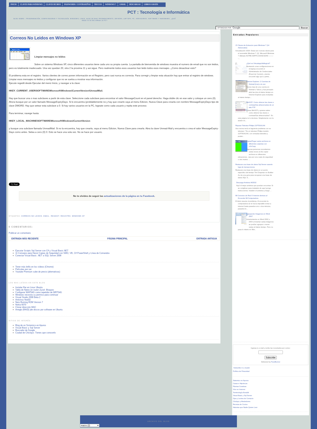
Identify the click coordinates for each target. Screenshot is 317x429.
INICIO (14, 4)
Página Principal (117, 238)
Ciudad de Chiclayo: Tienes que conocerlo (35, 332)
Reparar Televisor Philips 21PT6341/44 (250, 125)
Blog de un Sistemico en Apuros (30, 325)
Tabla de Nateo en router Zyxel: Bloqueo (34, 290)
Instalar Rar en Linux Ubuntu (29, 287)
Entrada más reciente (25, 238)
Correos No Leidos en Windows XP (45, 37)
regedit (55, 216)
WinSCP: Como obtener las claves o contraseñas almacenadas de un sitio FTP (260, 104)
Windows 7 (110, 4)
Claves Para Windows (31, 4)
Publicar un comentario (20, 233)
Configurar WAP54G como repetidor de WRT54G (38, 292)
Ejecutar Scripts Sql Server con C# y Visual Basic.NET (41, 250)
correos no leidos (31, 216)
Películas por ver (23, 269)
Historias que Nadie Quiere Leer (245, 407)
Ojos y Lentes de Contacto (243, 398)
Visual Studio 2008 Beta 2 (27, 297)
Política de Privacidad (241, 371)
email (46, 216)
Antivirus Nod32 (23, 299)
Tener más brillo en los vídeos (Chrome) (34, 267)
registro (66, 216)
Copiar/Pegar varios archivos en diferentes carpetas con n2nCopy (258, 143)
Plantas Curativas (239, 386)
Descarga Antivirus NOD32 (246, 182)
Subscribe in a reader (241, 368)
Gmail (123, 4)
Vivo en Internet (239, 389)
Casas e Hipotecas (240, 383)
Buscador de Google (25, 330)
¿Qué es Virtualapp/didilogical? (258, 63)
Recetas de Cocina (240, 404)
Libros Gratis (151, 4)
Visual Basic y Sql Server (27, 327)
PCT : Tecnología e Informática (158, 12)
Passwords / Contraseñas (77, 4)
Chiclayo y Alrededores (241, 401)
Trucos (98, 4)
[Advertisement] (114, 45)
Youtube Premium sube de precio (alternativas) (37, 271)
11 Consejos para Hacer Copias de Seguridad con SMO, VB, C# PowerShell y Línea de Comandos (62, 253)
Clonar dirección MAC (25, 307)
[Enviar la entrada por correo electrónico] (9, 212)
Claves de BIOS (53, 4)
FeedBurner (275, 362)
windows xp (78, 216)
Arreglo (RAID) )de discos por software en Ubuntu (39, 309)
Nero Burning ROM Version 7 (29, 302)
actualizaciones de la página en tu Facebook (129, 196)
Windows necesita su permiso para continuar (36, 295)
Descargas (135, 4)
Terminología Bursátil (241, 392)
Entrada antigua (206, 238)
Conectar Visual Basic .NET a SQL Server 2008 (38, 255)
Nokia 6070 (20, 304)
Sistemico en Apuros (240, 380)
